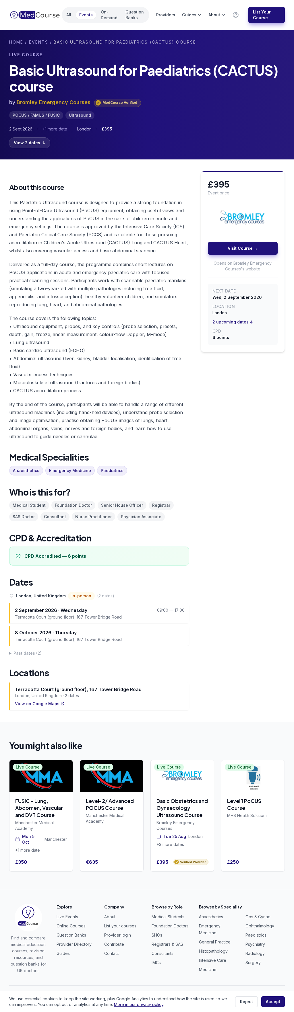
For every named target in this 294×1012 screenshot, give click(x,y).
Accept (273, 1001)
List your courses (120, 925)
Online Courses (71, 925)
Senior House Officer (122, 505)
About (214, 14)
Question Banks (134, 14)
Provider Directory (74, 944)
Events (86, 14)
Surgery (253, 962)
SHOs (157, 935)
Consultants (162, 953)
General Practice (215, 941)
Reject (246, 1001)
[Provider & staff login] (235, 14)
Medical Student (29, 505)
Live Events (67, 916)
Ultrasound (80, 115)
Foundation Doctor (73, 505)
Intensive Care (212, 960)
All (68, 14)
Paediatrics (112, 470)
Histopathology (213, 951)
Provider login (117, 935)
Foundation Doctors (170, 925)
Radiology (255, 953)
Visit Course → (243, 248)
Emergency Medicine (70, 470)
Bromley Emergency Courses (53, 102)
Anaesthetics (26, 470)
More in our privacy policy (138, 1004)
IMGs (156, 962)
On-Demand (109, 14)
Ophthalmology (259, 925)
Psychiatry (255, 944)
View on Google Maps (37, 703)
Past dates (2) (27, 653)
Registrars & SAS (167, 944)
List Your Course (262, 14)
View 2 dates (29, 142)
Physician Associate (141, 516)
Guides (189, 14)
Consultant (55, 516)
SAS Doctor (24, 516)
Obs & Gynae (257, 916)
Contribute (114, 944)
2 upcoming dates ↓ (232, 321)
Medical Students (168, 916)
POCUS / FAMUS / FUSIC (36, 115)
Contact (111, 953)
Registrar (161, 505)
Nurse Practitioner (93, 516)
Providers (165, 14)
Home (16, 42)
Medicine (207, 969)
